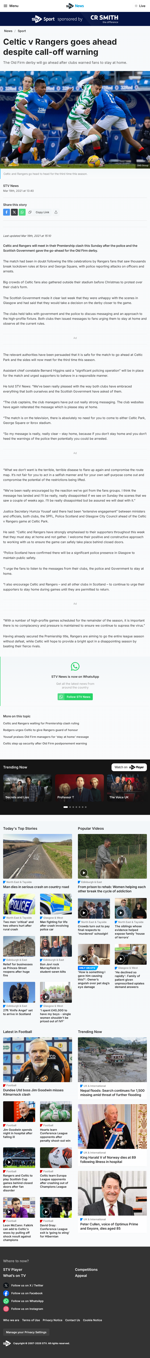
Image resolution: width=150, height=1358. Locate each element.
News (8, 31)
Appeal (81, 1276)
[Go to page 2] (70, 807)
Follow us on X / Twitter (27, 1285)
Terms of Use (31, 1320)
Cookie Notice (92, 1320)
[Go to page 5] (79, 807)
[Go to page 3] (73, 807)
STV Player (12, 1269)
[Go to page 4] (76, 807)
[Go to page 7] (86, 807)
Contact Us (72, 1320)
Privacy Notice (52, 1320)
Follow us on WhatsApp (27, 1301)
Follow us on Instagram (27, 1308)
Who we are (11, 1320)
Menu (13, 6)
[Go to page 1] (65, 807)
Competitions (86, 1269)
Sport (22, 31)
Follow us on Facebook (27, 1293)
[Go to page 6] (82, 807)
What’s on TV (14, 1276)
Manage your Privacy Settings (26, 1332)
